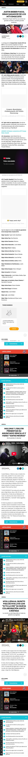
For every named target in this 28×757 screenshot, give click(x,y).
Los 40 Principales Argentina (5, 36)
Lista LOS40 (4, 4)
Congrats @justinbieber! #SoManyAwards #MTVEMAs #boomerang (14, 111)
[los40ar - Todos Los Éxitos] (3, 1)
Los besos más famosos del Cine (13, 397)
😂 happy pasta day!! (14, 220)
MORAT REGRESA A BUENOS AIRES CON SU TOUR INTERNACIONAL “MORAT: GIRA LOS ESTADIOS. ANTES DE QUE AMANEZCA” (16, 393)
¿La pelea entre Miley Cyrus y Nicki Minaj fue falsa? (8, 322)
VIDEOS (17, 4)
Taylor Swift (13, 340)
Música (4, 7)
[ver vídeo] (6, 357)
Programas (11, 4)
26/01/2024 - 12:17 (6, 469)
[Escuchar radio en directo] (18, 1)
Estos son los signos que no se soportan (14, 413)
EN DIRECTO (21, 1)
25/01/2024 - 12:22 (6, 646)
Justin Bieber (4, 340)
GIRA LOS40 (24, 5)
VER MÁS (14, 328)
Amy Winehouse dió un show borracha (14, 399)
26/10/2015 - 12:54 (6, 38)
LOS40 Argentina (5, 468)
